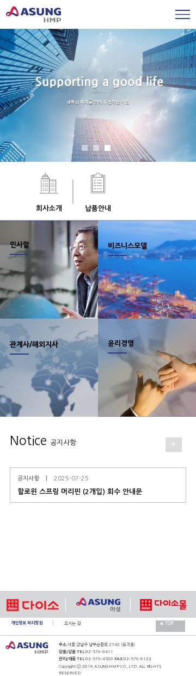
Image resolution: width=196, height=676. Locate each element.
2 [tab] (98, 150)
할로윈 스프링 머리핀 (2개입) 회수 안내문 (79, 491)
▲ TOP (167, 623)
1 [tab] (87, 150)
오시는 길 (72, 623)
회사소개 (49, 208)
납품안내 (98, 208)
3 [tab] (110, 150)
